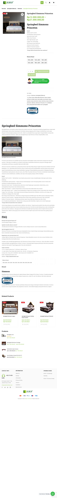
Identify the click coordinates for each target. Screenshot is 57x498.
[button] (22, 14)
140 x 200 (14, 262)
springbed (45, 104)
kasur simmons (42, 101)
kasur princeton (34, 101)
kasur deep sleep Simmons (38, 97)
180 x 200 (24, 262)
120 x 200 (9, 262)
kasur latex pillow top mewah (41, 99)
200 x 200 (29, 262)
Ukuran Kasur (30, 56)
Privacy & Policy (19, 380)
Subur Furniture (28, 398)
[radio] (30, 60)
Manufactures (19, 387)
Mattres (33, 102)
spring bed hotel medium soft (36, 104)
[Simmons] (32, 110)
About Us (18, 373)
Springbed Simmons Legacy (9, 316)
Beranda (4, 8)
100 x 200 (4, 262)
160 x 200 (19, 262)
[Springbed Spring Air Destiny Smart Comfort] (28, 302)
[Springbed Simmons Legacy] (10, 302)
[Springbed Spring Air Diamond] (47, 302)
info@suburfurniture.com (7, 385)
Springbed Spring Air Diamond (46, 316)
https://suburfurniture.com (12, 256)
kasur (30, 97)
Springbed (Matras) (11, 8)
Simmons (20, 8)
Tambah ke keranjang (43, 71)
